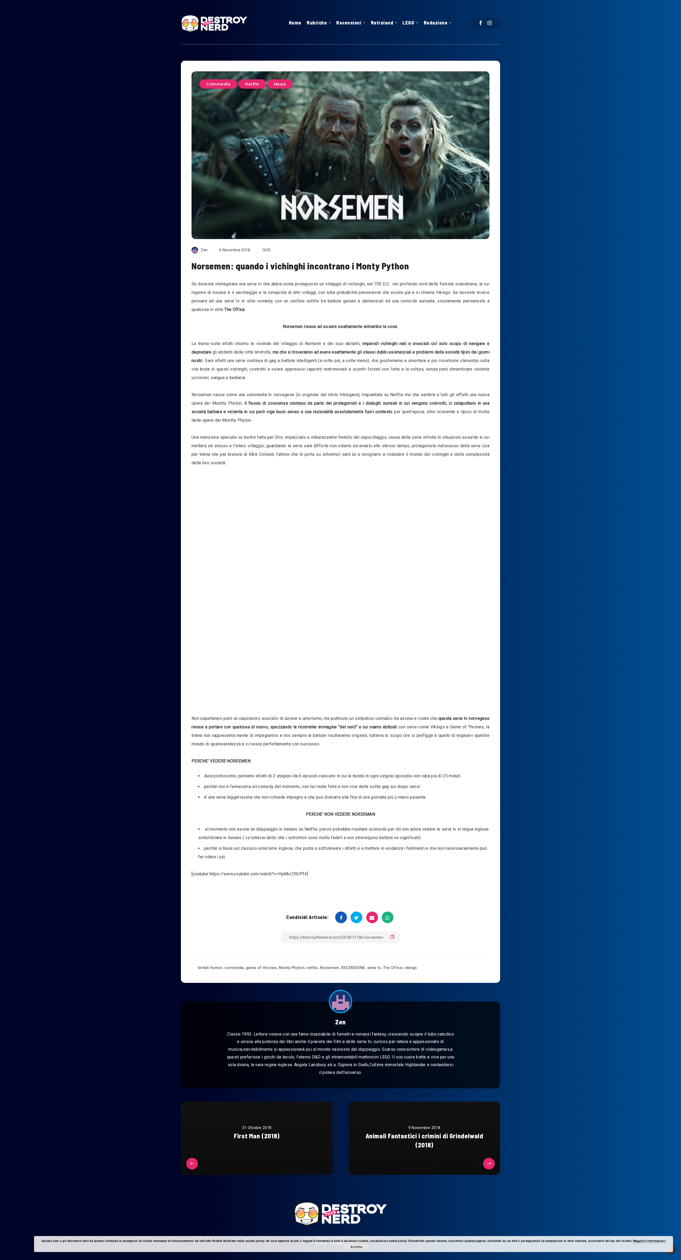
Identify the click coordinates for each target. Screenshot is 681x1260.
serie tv (374, 967)
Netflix (252, 84)
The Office (392, 967)
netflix (312, 967)
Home (295, 23)
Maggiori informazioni (649, 1241)
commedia (234, 967)
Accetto (356, 1246)
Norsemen (329, 967)
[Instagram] (489, 23)
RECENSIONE (353, 967)
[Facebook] (480, 23)
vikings (411, 967)
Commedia (218, 84)
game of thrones (261, 967)
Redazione (436, 23)
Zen (340, 1022)
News (280, 84)
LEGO (408, 23)
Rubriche (317, 23)
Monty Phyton (291, 967)
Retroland (382, 23)
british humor (210, 967)
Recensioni (348, 23)
